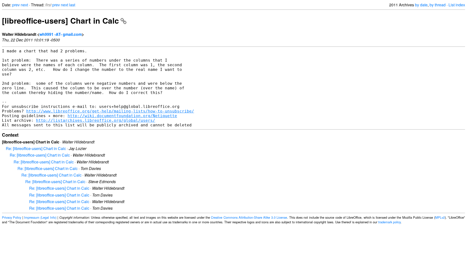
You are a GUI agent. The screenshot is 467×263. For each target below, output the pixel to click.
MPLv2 (440, 217)
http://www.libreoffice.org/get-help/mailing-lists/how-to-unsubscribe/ (110, 111)
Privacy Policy (11, 217)
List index (457, 5)
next (24, 5)
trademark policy (389, 222)
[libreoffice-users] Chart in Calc (60, 20)
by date (421, 5)
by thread (438, 5)
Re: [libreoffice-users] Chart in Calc (36, 148)
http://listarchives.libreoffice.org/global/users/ (95, 120)
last (72, 5)
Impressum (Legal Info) (40, 217)
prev (16, 5)
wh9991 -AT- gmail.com (60, 34)
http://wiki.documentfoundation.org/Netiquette (122, 115)
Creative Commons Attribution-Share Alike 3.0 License (249, 217)
